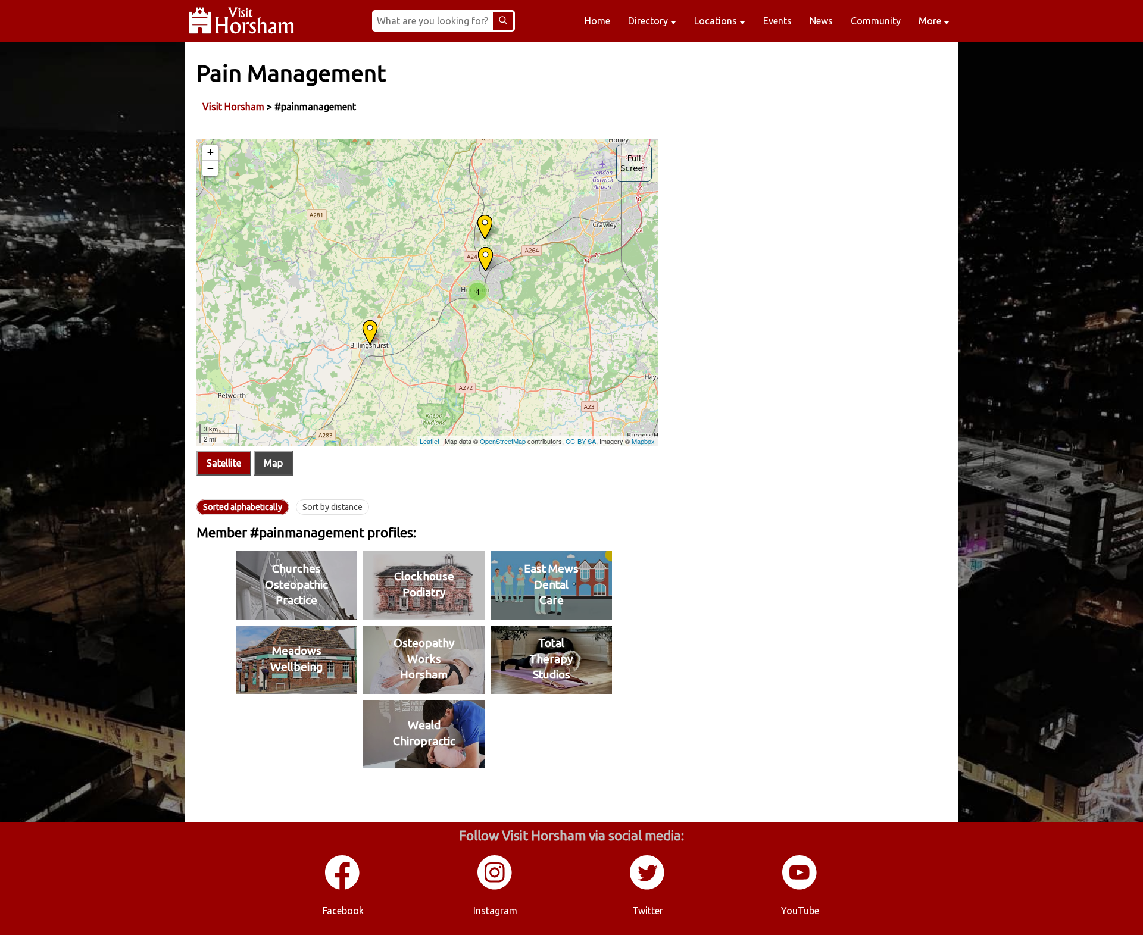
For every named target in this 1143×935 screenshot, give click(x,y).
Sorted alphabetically (242, 507)
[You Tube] (800, 887)
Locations (716, 20)
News (821, 20)
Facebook (343, 910)
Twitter (647, 910)
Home (597, 20)
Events (777, 20)
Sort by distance (332, 507)
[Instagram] (495, 887)
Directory (649, 20)
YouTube (800, 910)
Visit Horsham (233, 106)
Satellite (224, 463)
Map (273, 463)
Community (876, 20)
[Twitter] (648, 887)
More (931, 20)
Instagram (495, 910)
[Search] (503, 21)
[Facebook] (343, 887)
